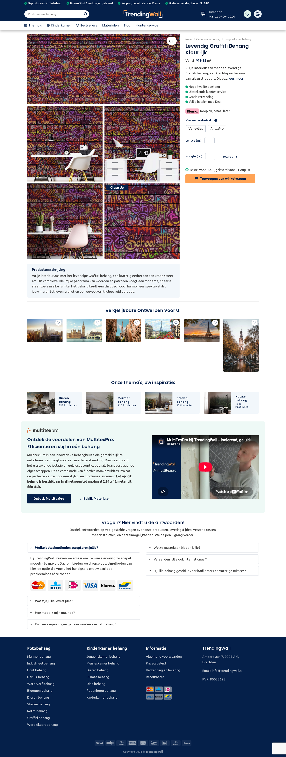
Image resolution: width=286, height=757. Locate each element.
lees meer (235, 78)
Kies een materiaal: (199, 120)
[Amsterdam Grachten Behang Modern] (241, 345)
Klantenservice (146, 25)
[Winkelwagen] (258, 14)
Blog (127, 25)
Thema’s (35, 25)
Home (188, 39)
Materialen (110, 25)
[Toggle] (31, 547)
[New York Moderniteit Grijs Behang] (45, 330)
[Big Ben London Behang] (84, 330)
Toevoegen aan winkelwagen (223, 178)
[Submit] (85, 14)
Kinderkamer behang (208, 39)
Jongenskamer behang (237, 39)
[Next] (258, 346)
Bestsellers (88, 25)
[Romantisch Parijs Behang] (162, 329)
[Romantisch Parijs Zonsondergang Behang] (201, 330)
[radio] (195, 128)
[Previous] (27, 346)
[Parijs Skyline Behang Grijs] (123, 330)
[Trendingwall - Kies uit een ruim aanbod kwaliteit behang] (143, 14)
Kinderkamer (61, 25)
